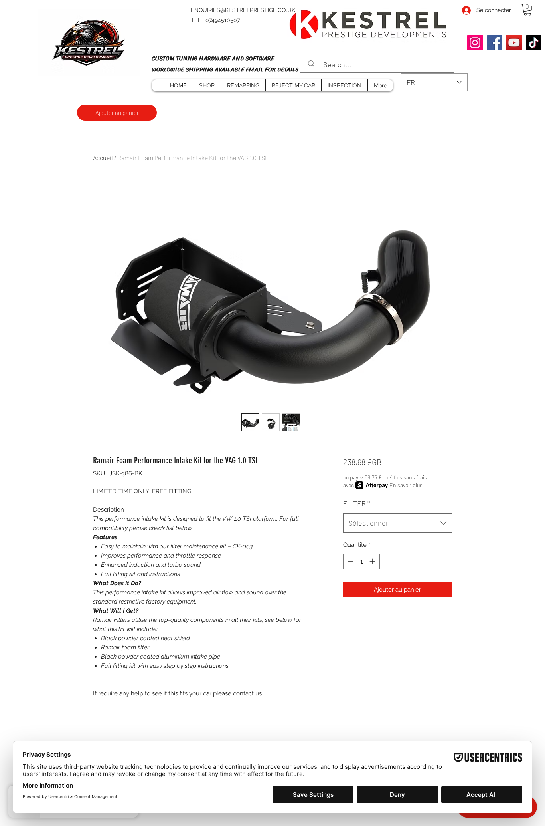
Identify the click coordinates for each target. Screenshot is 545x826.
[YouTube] (514, 42)
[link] (527, 10)
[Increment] (373, 561)
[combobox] (397, 523)
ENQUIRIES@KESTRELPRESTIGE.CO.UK (243, 10)
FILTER (356, 503)
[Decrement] (349, 561)
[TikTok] (533, 42)
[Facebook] (494, 42)
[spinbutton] (361, 561)
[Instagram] (475, 42)
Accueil (103, 157)
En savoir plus (406, 485)
